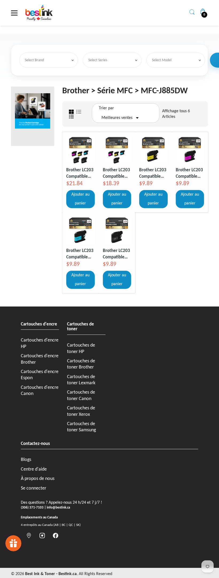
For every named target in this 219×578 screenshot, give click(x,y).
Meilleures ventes (116, 118)
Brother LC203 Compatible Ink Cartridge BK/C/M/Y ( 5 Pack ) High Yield (79, 173)
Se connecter (33, 488)
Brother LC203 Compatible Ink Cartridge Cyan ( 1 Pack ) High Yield (79, 254)
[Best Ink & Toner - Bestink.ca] (39, 13)
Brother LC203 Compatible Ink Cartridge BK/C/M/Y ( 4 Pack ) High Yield (116, 173)
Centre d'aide (34, 469)
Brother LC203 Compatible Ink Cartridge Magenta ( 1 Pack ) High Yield (189, 173)
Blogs (26, 459)
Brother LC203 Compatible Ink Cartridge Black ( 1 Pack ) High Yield (117, 254)
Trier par (106, 108)
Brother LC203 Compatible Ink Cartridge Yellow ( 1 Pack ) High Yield (153, 173)
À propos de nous (37, 478)
